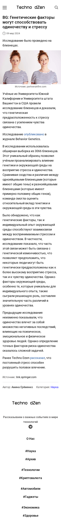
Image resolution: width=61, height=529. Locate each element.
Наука (54, 387)
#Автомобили (30, 488)
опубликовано (34, 134)
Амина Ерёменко (22, 387)
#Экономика (30, 507)
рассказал (37, 358)
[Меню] (5, 7)
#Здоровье (30, 515)
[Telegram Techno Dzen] (30, 427)
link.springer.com (26, 377)
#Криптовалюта (30, 478)
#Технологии (30, 470)
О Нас (30, 438)
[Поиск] (56, 7)
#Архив (30, 459)
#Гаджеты (30, 497)
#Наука (30, 451)
